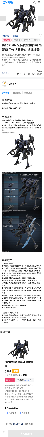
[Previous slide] (3, 18)
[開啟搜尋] (34, 2)
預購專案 (5, 36)
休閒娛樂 (14, 36)
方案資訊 (17, 92)
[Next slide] (41, 18)
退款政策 (28, 92)
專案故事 (5, 92)
